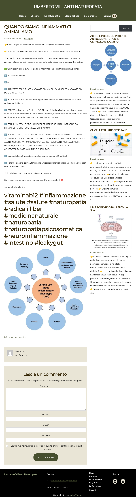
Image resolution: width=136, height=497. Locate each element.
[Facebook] (114, 16)
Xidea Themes (76, 495)
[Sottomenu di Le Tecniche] (98, 16)
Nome (45, 414)
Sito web (46, 435)
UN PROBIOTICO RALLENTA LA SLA (109, 209)
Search (125, 28)
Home (22, 16)
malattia (22, 337)
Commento (46, 386)
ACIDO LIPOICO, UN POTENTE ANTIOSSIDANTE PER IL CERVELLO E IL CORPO (108, 39)
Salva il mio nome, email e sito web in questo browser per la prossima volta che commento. (47, 448)
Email (46, 425)
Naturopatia (28, 39)
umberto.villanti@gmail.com (64, 481)
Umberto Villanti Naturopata (20, 474)
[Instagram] (123, 481)
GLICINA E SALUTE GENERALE (108, 130)
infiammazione (11, 337)
